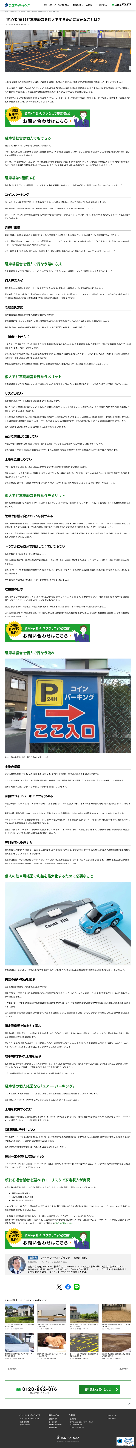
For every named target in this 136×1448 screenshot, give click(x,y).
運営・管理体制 (24, 1422)
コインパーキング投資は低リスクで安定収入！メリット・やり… (19, 1325)
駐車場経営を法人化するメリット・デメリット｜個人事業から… (51, 1355)
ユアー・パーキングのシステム (29, 1419)
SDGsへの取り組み (76, 1425)
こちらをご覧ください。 (63, 1223)
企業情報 (73, 1419)
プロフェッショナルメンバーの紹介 (81, 1422)
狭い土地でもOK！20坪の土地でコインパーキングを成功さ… (116, 1325)
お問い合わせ (103, 5)
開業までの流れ (25, 1425)
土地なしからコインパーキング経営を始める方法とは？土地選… (84, 1325)
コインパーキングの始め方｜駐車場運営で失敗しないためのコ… (84, 1355)
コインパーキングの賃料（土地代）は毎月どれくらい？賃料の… (51, 1325)
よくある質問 (53, 1422)
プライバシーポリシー (77, 1428)
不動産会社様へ (54, 1428)
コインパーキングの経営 (13, 24)
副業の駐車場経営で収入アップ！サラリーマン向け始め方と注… (19, 1355)
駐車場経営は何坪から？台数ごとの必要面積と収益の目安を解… (116, 1355)
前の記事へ (12, 1369)
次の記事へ (124, 1369)
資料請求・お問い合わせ (98, 1389)
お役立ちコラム (112, 1415)
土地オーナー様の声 (55, 1425)
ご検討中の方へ (54, 1419)
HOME (45, 5)
